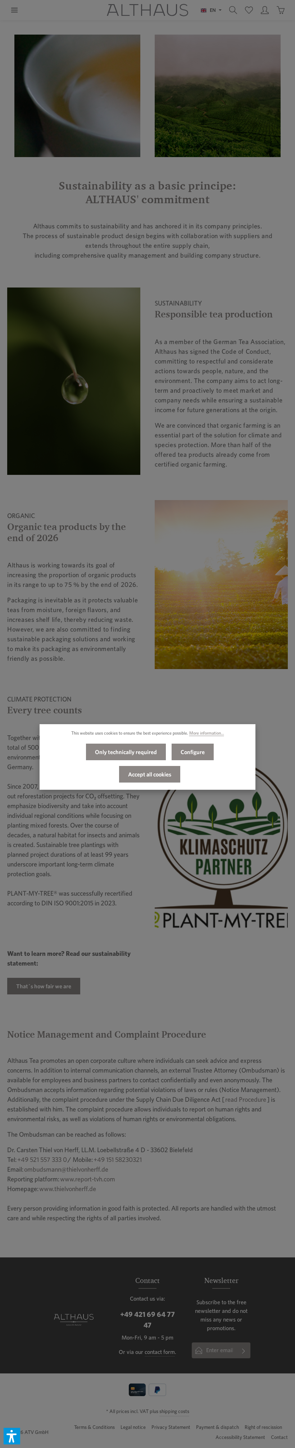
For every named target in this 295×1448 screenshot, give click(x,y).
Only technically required (126, 752)
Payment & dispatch (217, 1427)
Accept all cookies (149, 774)
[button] (12, 1436)
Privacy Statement (170, 1427)
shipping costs (174, 1411)
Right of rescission (263, 1427)
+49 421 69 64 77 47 (147, 1319)
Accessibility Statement (240, 1437)
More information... (206, 733)
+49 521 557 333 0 (42, 1159)
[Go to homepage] (147, 10)
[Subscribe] (244, 1350)
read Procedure (245, 1099)
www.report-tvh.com (87, 1179)
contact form (160, 1352)
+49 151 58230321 (118, 1159)
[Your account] (265, 10)
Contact (279, 1437)
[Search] (233, 10)
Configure (193, 752)
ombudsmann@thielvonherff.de (66, 1169)
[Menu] (14, 10)
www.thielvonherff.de (67, 1189)
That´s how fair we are (43, 986)
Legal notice (133, 1427)
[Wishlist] (249, 10)
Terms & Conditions (94, 1427)
